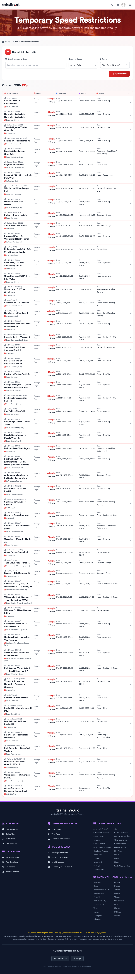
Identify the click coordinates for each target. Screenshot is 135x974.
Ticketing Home (12, 857)
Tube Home (56, 829)
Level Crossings (58, 862)
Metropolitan (98, 893)
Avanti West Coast (100, 829)
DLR (116, 904)
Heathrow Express (100, 851)
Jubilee (117, 889)
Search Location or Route (17, 59)
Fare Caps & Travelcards (61, 839)
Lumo (116, 858)
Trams (95, 908)
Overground (119, 901)
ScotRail (96, 866)
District (117, 886)
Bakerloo (96, 882)
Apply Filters (121, 74)
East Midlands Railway (122, 836)
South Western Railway (123, 866)
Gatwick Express (120, 840)
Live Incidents (11, 844)
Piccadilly (96, 897)
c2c (115, 829)
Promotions (10, 867)
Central (117, 882)
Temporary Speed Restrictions (63, 867)
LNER (116, 855)
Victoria (117, 897)
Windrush (97, 919)
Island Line (97, 855)
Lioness (96, 912)
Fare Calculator (12, 862)
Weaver (117, 915)
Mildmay (117, 912)
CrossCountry (98, 836)
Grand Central (99, 843)
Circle (95, 886)
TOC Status (10, 839)
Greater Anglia (120, 847)
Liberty (117, 908)
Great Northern (120, 843)
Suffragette (97, 915)
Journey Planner (12, 872)
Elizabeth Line (98, 904)
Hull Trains (118, 851)
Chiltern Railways (120, 832)
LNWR (96, 858)
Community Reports (60, 857)
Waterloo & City (99, 901)
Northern (118, 862)
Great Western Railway (102, 847)
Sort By (105, 59)
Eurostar (96, 840)
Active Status (76, 59)
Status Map (10, 834)
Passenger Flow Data (60, 853)
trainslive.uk (67, 810)
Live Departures (12, 829)
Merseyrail (97, 862)
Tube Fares (56, 834)
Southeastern (98, 869)
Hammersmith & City (101, 889)
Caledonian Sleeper (101, 832)
